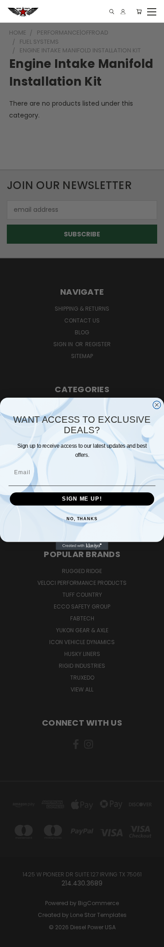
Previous (14, 938)
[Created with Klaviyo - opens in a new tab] (82, 545)
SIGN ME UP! (82, 499)
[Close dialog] (157, 405)
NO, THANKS (82, 518)
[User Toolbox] (123, 11)
